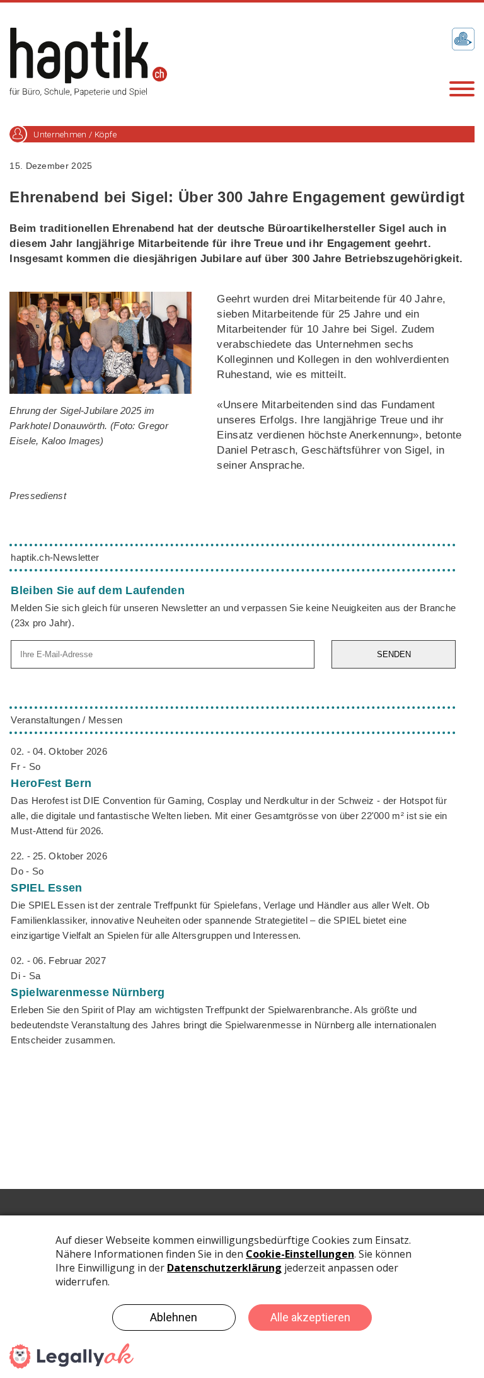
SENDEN (394, 654)
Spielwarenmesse (87, 992)
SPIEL (46, 887)
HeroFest (51, 783)
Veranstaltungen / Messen (66, 720)
